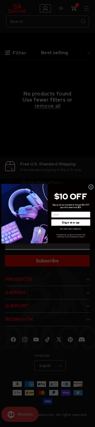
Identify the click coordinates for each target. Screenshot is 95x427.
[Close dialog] (91, 187)
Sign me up (71, 222)
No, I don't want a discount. (70, 229)
